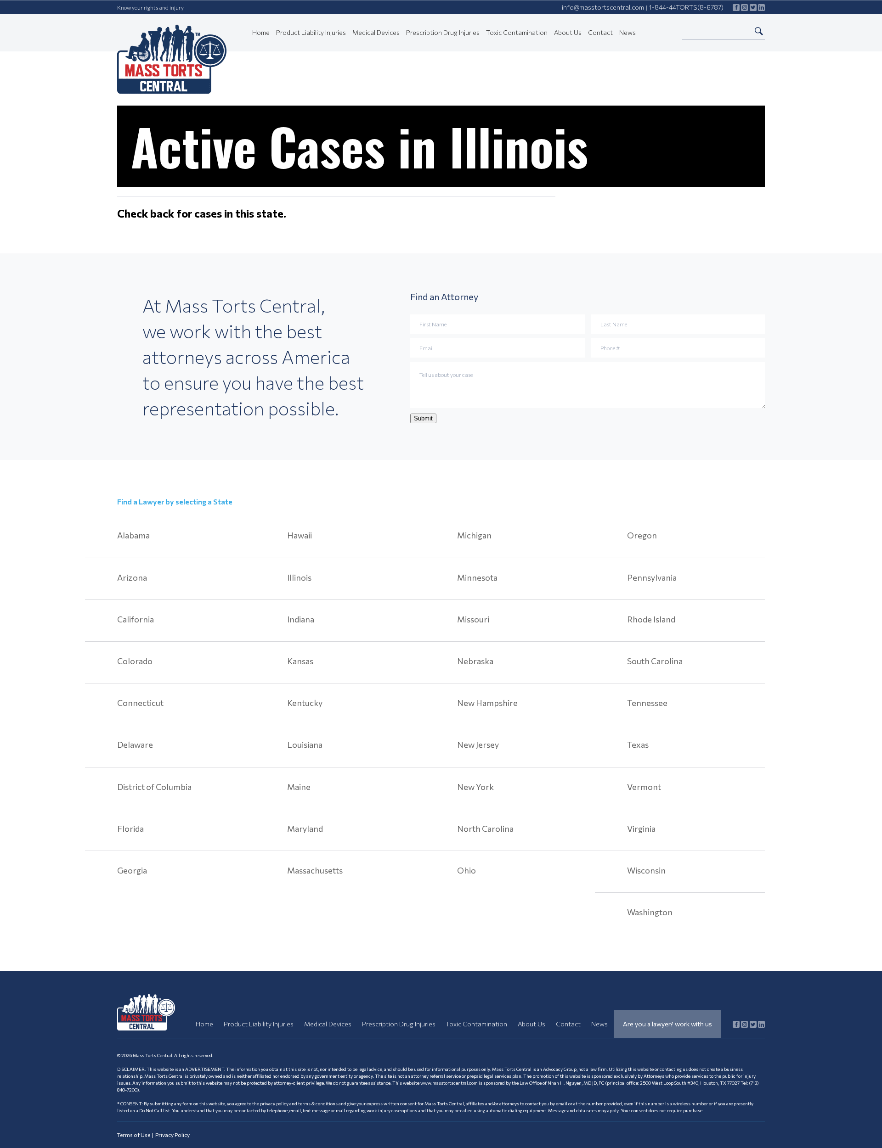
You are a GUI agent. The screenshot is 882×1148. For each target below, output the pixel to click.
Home (261, 32)
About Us (568, 32)
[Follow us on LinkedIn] (761, 7)
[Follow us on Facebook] (736, 7)
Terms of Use (133, 1134)
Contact (600, 32)
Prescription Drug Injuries (443, 32)
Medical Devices (376, 32)
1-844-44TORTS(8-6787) (686, 7)
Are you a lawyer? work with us (667, 1024)
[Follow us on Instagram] (744, 7)
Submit (423, 418)
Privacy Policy (172, 1134)
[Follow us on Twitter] (753, 7)
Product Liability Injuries (311, 32)
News (627, 32)
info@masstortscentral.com (603, 7)
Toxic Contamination (517, 32)
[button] (758, 31)
